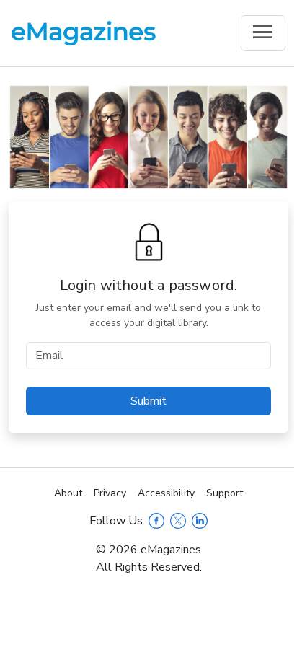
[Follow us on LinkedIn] (200, 521)
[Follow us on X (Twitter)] (178, 521)
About (68, 493)
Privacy (110, 493)
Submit (148, 401)
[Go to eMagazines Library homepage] (84, 33)
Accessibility (166, 493)
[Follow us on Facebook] (156, 521)
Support (224, 493)
